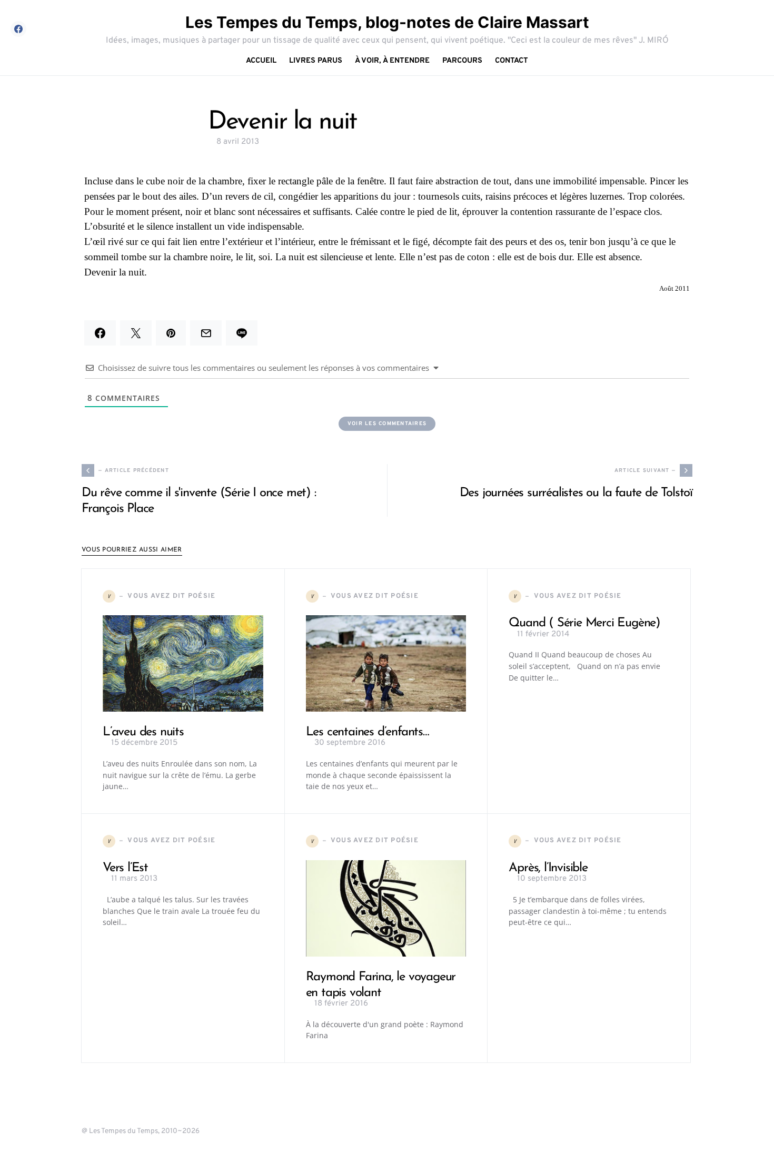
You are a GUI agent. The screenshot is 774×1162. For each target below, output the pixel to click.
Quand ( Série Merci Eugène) (584, 623)
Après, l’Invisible (548, 868)
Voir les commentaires (387, 423)
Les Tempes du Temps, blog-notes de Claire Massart (387, 22)
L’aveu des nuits (143, 732)
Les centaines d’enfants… (367, 732)
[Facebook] (18, 29)
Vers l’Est (125, 868)
